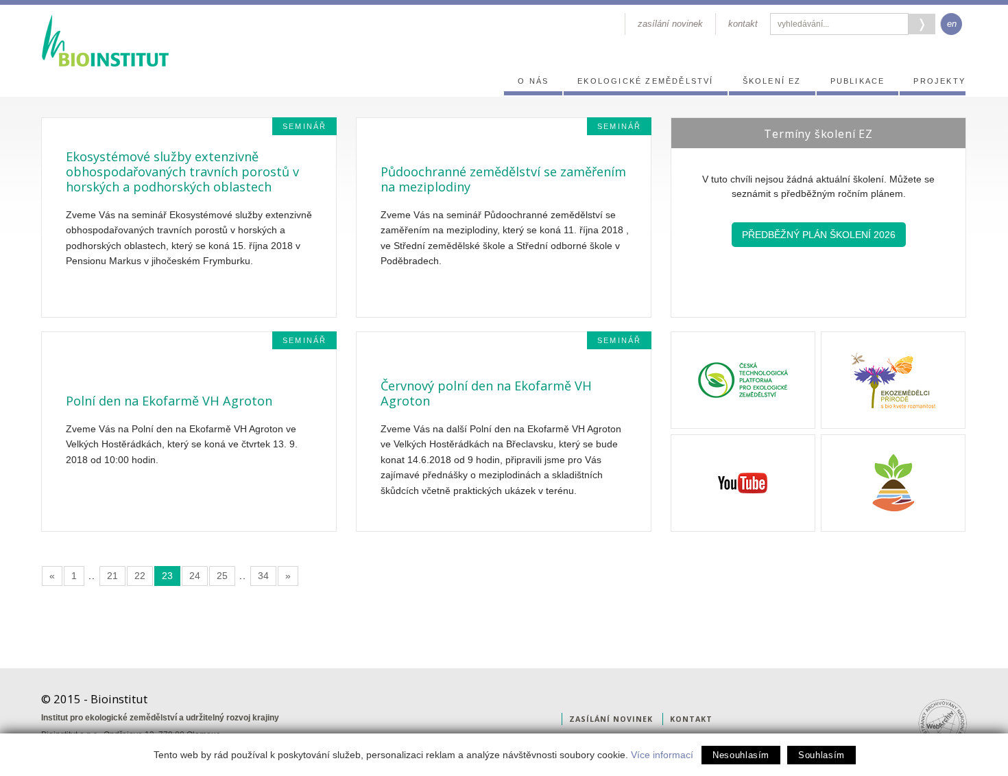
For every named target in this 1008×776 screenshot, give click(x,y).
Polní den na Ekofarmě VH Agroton (169, 400)
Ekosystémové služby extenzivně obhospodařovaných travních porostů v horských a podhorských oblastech (182, 171)
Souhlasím (821, 755)
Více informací (662, 754)
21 (112, 575)
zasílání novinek (670, 24)
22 (139, 575)
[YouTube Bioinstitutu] (743, 483)
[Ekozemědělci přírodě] (893, 380)
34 (263, 575)
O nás (533, 81)
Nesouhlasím (740, 755)
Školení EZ (772, 81)
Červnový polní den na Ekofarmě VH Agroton (486, 393)
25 (222, 575)
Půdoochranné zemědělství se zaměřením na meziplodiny (503, 179)
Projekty (939, 81)
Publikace (857, 81)
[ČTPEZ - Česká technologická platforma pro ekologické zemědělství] (743, 380)
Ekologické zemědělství (645, 81)
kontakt (743, 24)
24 (194, 575)
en (952, 24)
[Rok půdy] (893, 483)
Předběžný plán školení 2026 (819, 234)
